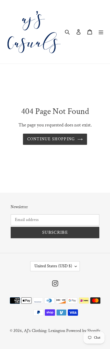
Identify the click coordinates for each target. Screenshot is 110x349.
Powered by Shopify (83, 331)
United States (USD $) (53, 266)
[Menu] (101, 31)
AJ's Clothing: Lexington (44, 331)
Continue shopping (51, 139)
